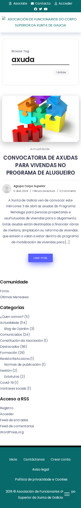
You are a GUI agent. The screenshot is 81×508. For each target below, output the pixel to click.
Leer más (40, 258)
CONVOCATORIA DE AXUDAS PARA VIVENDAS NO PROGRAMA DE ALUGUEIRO (40, 165)
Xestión (6, 370)
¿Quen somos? (12, 316)
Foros (4, 291)
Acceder (7, 414)
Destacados (9, 346)
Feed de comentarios (17, 426)
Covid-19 (7, 382)
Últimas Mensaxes (14, 297)
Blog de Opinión (16, 328)
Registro (6, 408)
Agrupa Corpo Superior (29, 186)
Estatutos (11, 376)
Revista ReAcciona (14, 358)
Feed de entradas (14, 420)
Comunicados (11, 334)
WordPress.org (11, 432)
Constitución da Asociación (21, 340)
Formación (8, 352)
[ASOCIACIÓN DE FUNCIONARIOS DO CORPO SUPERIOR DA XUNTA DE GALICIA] (40, 22)
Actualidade (40, 149)
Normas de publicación (22, 364)
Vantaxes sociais (13, 388)
